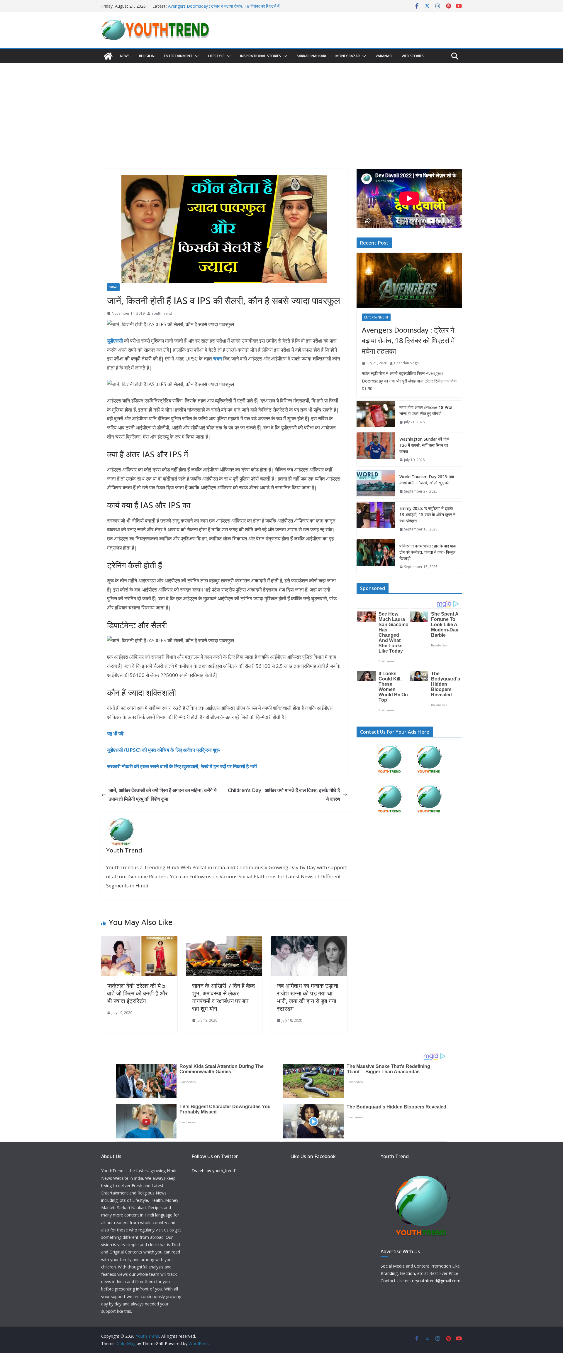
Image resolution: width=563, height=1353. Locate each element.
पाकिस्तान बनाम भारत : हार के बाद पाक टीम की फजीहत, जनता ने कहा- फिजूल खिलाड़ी (427, 552)
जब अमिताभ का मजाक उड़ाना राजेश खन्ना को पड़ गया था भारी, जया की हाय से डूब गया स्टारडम (307, 997)
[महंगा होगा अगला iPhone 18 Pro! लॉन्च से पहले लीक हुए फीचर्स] (376, 415)
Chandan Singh (406, 362)
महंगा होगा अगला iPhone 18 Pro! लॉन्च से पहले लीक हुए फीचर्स (425, 410)
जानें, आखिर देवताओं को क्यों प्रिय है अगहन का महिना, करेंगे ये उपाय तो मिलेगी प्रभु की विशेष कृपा (162, 795)
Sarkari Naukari (311, 55)
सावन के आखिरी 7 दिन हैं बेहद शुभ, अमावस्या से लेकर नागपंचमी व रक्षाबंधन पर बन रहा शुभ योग (223, 997)
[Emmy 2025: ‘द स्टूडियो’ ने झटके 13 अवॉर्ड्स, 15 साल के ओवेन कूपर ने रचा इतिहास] (376, 519)
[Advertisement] (281, 107)
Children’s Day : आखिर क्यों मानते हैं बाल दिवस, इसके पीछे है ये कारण (284, 795)
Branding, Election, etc (402, 1273)
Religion (147, 55)
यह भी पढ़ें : (116, 733)
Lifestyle (216, 55)
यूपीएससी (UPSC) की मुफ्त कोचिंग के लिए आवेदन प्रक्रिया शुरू (163, 750)
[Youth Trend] (108, 56)
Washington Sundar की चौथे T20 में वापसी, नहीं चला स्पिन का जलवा (424, 445)
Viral (113, 287)
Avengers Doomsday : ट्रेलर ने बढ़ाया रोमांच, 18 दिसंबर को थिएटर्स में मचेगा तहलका (408, 340)
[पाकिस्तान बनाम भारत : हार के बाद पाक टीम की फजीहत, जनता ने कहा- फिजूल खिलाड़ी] (376, 556)
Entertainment (178, 55)
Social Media (393, 1266)
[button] (195, 56)
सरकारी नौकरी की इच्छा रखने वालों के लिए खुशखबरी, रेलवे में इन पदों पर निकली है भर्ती (182, 766)
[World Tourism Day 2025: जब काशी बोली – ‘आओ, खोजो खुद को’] (376, 484)
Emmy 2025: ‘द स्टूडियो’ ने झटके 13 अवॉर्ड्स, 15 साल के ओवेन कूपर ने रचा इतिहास (427, 514)
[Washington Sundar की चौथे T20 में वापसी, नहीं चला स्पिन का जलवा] (376, 449)
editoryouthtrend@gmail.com (432, 1280)
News (125, 55)
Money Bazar (347, 55)
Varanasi (384, 55)
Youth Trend (162, 313)
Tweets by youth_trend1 (214, 1170)
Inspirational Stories (260, 55)
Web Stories (413, 55)
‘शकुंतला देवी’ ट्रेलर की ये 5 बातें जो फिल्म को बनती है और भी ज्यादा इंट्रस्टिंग (137, 993)
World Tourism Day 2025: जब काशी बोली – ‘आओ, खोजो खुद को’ (426, 480)
